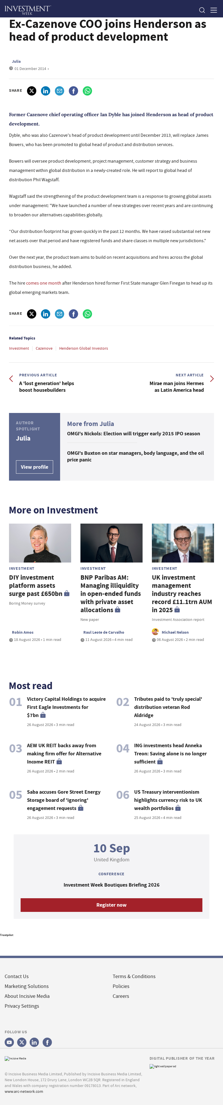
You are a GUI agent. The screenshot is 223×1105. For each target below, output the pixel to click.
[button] (202, 10)
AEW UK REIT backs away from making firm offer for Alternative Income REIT (64, 753)
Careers (121, 996)
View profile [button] (34, 466)
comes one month (44, 283)
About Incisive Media (27, 996)
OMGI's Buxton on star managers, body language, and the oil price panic (135, 456)
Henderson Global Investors (83, 348)
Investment (19, 348)
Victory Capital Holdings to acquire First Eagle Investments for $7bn (66, 707)
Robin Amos (22, 632)
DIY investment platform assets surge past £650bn (35, 585)
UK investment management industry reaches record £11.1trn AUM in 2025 (182, 594)
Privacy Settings (22, 1006)
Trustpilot (6, 935)
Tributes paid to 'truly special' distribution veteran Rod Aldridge (168, 707)
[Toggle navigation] (212, 10)
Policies (121, 986)
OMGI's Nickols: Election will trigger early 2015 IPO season (133, 433)
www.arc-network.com (24, 1091)
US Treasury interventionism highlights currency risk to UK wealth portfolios (168, 800)
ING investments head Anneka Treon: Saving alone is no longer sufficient (170, 753)
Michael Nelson (175, 632)
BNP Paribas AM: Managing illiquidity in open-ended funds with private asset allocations (110, 594)
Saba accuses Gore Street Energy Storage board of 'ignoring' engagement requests (63, 800)
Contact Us (17, 976)
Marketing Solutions (27, 986)
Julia (16, 61)
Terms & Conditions (134, 976)
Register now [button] (111, 904)
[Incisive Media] (15, 1058)
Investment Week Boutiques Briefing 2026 (112, 884)
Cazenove (44, 348)
